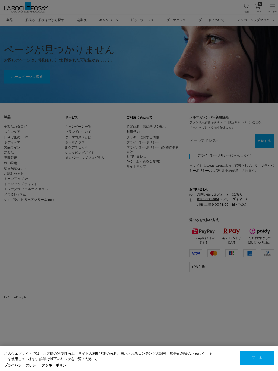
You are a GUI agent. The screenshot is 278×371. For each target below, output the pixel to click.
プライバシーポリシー (21, 365)
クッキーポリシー (56, 365)
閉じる (257, 358)
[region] (139, 358)
